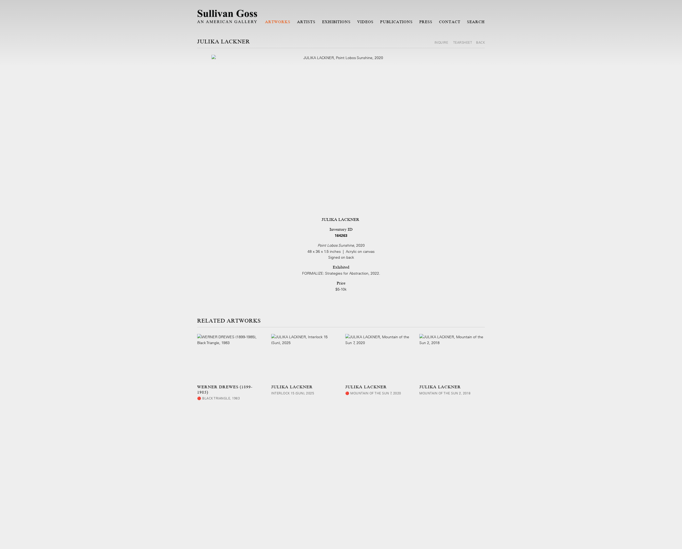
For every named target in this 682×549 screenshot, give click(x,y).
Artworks (277, 22)
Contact (449, 22)
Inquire (442, 42)
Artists (306, 22)
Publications (396, 22)
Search (476, 22)
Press (425, 22)
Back (480, 42)
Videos (365, 22)
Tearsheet (462, 42)
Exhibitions (336, 22)
